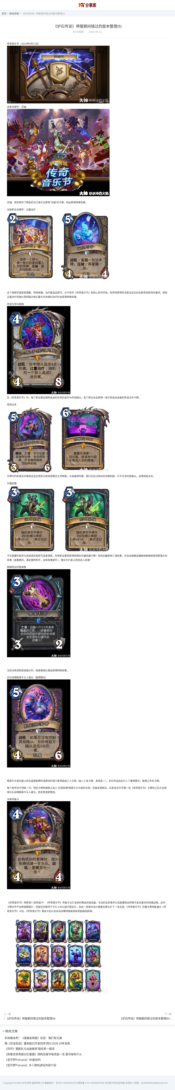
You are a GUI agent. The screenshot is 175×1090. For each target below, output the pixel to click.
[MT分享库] (87, 7)
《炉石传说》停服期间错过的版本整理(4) (30, 1018)
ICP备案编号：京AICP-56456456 (57, 1082)
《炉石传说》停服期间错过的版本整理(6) (144, 1018)
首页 (4, 13)
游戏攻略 (14, 13)
